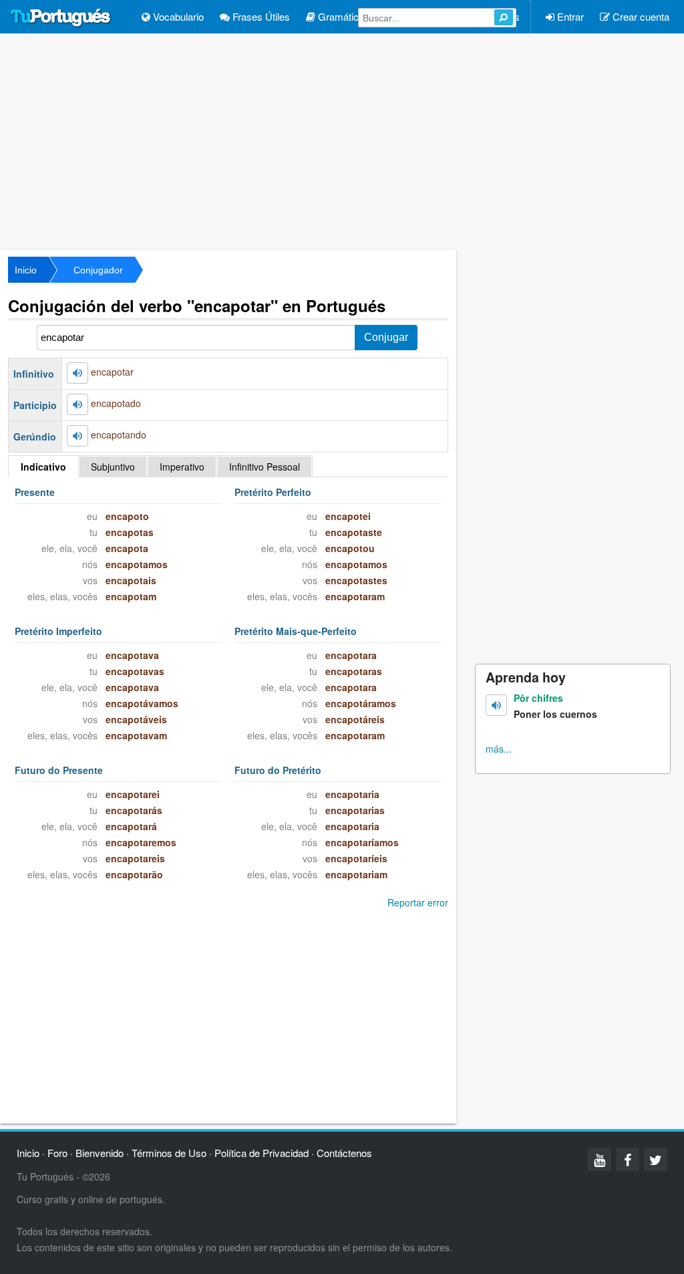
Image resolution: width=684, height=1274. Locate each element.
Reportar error (417, 902)
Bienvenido (99, 1153)
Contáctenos (344, 1153)
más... (499, 748)
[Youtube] (599, 1159)
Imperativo (182, 466)
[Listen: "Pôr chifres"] (496, 705)
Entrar (569, 16)
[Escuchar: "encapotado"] (77, 404)
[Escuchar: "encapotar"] (77, 373)
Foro (57, 1153)
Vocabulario (177, 16)
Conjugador (98, 270)
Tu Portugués (61, 18)
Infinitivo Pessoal (264, 466)
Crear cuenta (639, 16)
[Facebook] (627, 1159)
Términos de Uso (169, 1153)
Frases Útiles (260, 16)
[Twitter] (655, 1159)
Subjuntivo (113, 466)
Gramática (339, 16)
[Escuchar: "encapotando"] (77, 436)
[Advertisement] (342, 140)
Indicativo (43, 466)
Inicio (26, 270)
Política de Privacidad (261, 1153)
